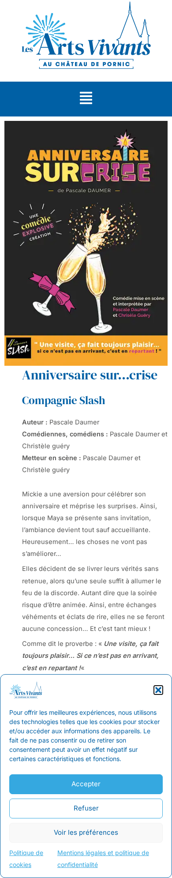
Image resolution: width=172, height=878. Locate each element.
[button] (158, 690)
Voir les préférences (86, 832)
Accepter (86, 784)
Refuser (86, 808)
